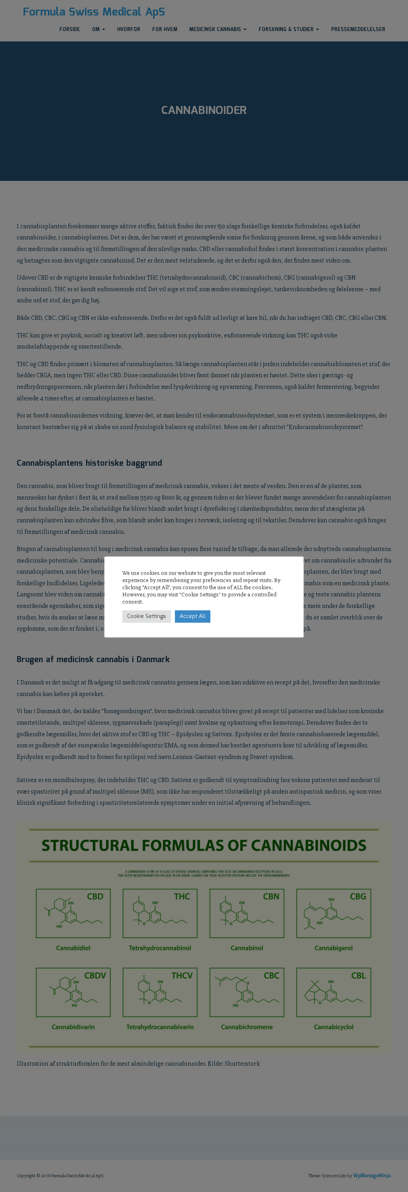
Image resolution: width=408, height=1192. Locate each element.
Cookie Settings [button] (146, 616)
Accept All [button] (193, 616)
